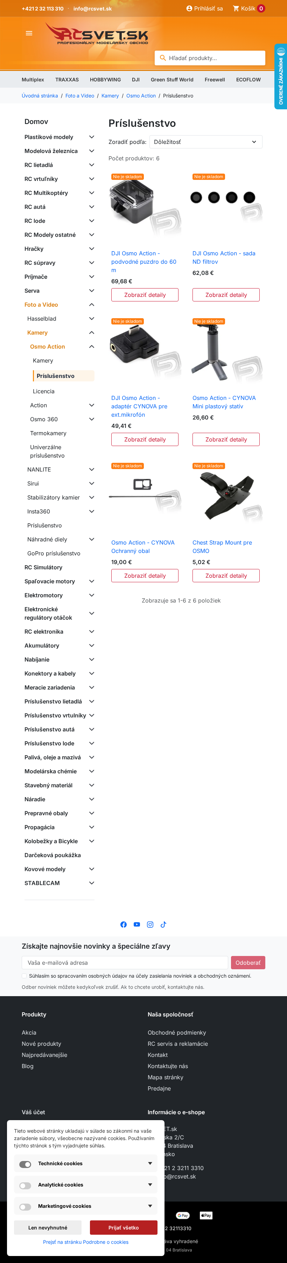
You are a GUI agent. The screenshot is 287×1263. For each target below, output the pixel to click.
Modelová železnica (51, 150)
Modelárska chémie (50, 771)
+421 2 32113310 (171, 1228)
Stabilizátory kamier (53, 497)
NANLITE (39, 469)
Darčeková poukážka (52, 855)
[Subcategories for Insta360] (90, 511)
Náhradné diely (47, 539)
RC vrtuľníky (41, 178)
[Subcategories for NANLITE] (90, 469)
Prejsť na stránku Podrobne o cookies (85, 1242)
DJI (136, 79)
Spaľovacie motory (49, 581)
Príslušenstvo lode (49, 743)
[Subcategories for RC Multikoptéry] (90, 192)
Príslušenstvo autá (49, 729)
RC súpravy (39, 262)
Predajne (159, 1088)
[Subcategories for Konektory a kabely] (90, 673)
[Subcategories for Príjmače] (90, 276)
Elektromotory (43, 595)
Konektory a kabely (50, 673)
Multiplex (33, 79)
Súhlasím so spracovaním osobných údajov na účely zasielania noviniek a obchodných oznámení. (140, 976)
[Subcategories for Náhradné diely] (90, 539)
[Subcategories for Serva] (90, 290)
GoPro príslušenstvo (53, 553)
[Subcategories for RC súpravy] (90, 262)
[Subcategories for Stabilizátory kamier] (90, 497)
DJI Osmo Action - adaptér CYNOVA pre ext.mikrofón (139, 406)
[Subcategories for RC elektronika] (90, 631)
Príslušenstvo (56, 375)
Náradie (34, 799)
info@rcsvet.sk (93, 9)
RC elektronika (43, 631)
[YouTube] (137, 924)
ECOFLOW (248, 79)
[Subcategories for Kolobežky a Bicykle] (90, 841)
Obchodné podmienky (177, 1032)
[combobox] (210, 58)
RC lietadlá (38, 164)
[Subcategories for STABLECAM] (90, 883)
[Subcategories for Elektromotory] (90, 595)
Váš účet (33, 1112)
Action (38, 405)
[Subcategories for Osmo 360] (90, 419)
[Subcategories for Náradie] (90, 799)
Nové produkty (41, 1043)
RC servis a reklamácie (178, 1043)
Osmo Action (47, 346)
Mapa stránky (165, 1077)
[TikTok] (163, 924)
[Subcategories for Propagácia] (90, 827)
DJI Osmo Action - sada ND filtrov (223, 257)
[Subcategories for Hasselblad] (90, 318)
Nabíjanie (36, 659)
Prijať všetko (123, 1228)
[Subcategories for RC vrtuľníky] (90, 178)
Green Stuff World (172, 79)
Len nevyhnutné (47, 1228)
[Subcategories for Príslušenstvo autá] (90, 729)
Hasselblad (41, 318)
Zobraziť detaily (145, 294)
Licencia (44, 391)
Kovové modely (44, 869)
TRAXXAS (67, 79)
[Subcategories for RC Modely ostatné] (90, 234)
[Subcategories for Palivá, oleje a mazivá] (90, 757)
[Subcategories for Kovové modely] (90, 869)
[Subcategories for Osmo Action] (90, 346)
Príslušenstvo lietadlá (53, 701)
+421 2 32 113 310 (43, 9)
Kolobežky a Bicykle (51, 841)
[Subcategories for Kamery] (90, 332)
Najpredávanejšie (44, 1054)
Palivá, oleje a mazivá (52, 757)
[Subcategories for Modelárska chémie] (90, 771)
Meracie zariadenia (49, 687)
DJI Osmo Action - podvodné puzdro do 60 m (143, 261)
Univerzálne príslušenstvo (47, 451)
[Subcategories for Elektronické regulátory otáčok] (90, 613)
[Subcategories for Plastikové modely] (90, 137)
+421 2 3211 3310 (180, 1168)
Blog (28, 1066)
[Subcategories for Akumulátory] (90, 645)
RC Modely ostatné (50, 234)
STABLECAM (42, 882)
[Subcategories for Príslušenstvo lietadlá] (90, 701)
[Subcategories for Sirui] (90, 483)
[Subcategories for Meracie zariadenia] (90, 687)
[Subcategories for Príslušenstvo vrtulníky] (90, 715)
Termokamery (48, 433)
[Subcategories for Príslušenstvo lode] (90, 743)
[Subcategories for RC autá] (90, 206)
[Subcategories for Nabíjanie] (90, 659)
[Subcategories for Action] (90, 405)
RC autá (35, 206)
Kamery (37, 332)
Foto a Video (41, 304)
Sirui (33, 483)
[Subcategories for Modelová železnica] (90, 150)
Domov (36, 121)
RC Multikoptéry (46, 192)
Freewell (215, 79)
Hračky (33, 248)
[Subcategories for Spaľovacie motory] (90, 581)
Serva (32, 290)
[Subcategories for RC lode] (90, 220)
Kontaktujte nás (168, 1066)
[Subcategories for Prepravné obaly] (90, 813)
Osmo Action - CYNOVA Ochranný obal (143, 546)
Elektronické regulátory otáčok (48, 613)
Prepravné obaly (46, 813)
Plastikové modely (48, 136)
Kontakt (158, 1054)
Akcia (29, 1032)
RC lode (34, 220)
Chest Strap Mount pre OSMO (222, 546)
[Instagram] (150, 924)
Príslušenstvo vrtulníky (55, 715)
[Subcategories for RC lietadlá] (90, 164)
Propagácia (39, 827)
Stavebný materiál (48, 785)
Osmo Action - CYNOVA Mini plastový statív (224, 402)
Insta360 (38, 511)
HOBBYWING (105, 79)
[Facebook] (124, 924)
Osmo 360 (44, 419)
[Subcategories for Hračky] (90, 248)
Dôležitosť (167, 141)
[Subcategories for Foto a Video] (90, 304)
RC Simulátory (43, 567)
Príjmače (35, 276)
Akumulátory (41, 645)
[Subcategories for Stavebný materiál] (90, 785)
